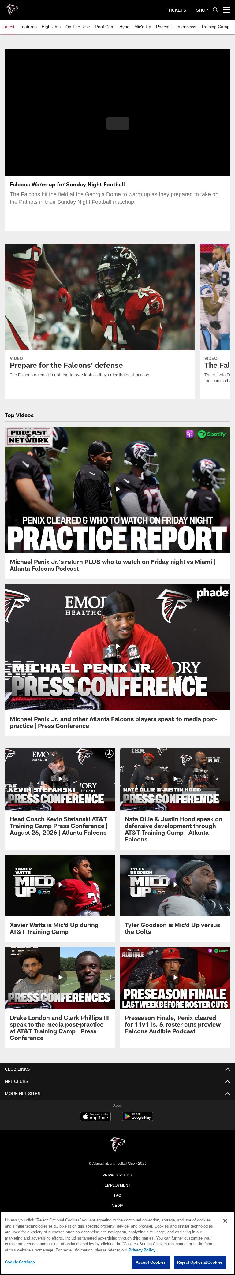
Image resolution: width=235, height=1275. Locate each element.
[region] (117, 1243)
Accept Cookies (151, 1262)
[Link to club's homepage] (12, 7)
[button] (117, 123)
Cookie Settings (20, 1262)
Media (117, 1205)
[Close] (225, 1221)
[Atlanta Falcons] (117, 1144)
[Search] (215, 10)
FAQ (117, 1195)
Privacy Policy (117, 1174)
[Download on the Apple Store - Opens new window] (95, 1117)
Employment (117, 1185)
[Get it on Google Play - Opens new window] (137, 1119)
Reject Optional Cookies (200, 1262)
